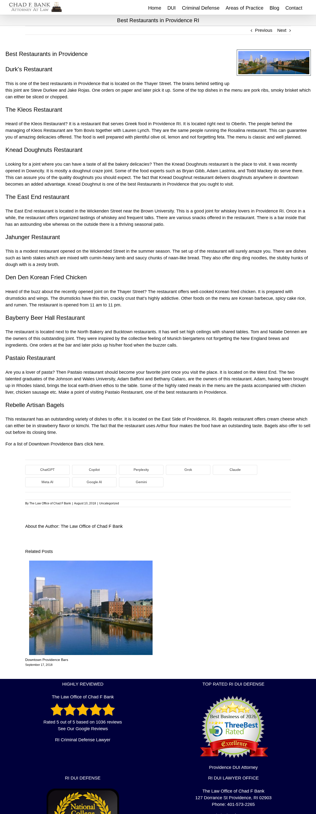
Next (281, 30)
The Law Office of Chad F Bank (50, 503)
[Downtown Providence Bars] (91, 563)
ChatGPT (47, 470)
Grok (188, 470)
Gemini (141, 482)
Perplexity (141, 470)
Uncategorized (109, 503)
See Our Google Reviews (83, 728)
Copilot (94, 470)
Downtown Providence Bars (56, 444)
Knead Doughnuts (189, 164)
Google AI (94, 482)
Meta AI (47, 482)
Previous (263, 30)
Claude (235, 470)
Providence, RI (201, 419)
